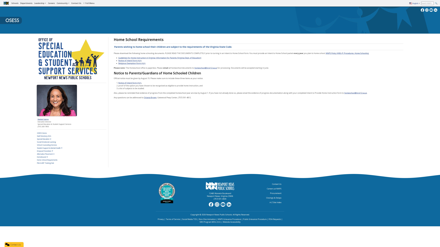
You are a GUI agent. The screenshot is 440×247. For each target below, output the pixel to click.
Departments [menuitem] (26, 3)
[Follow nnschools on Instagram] (427, 10)
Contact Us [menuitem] (76, 3)
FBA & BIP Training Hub (45, 163)
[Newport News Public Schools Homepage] (220, 186)
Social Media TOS (189, 219)
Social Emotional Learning (46, 142)
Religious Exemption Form (132, 63)
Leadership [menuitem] (39, 3)
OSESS (12, 20)
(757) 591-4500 (220, 199)
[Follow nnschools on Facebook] (422, 10)
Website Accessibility (232, 222)
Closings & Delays (273, 198)
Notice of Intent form (129, 83)
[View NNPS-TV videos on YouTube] (223, 204)
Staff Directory (44, 136)
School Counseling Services (47, 145)
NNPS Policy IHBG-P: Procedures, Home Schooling (347, 53)
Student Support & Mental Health (49, 148)
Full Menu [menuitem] (90, 3)
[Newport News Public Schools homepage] (6, 3)
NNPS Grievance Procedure (229, 219)
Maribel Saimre (43, 119)
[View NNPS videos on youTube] (431, 10)
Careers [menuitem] (51, 3)
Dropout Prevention (44, 151)
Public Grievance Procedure (255, 219)
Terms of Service (173, 219)
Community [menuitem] (62, 3)
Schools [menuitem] (14, 3)
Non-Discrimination (207, 219)
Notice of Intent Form (130, 60)
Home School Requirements (47, 160)
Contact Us (276, 184)
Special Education (43, 139)
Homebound (42, 157)
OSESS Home (42, 133)
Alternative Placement (45, 154)
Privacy (161, 219)
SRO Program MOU (210, 222)
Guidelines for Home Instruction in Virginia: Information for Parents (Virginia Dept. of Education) (159, 58)
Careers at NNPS (274, 188)
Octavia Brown (150, 97)
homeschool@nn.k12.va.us (205, 68)
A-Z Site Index (275, 202)
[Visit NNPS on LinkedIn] (435, 10)
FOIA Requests (275, 219)
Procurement (275, 193)
